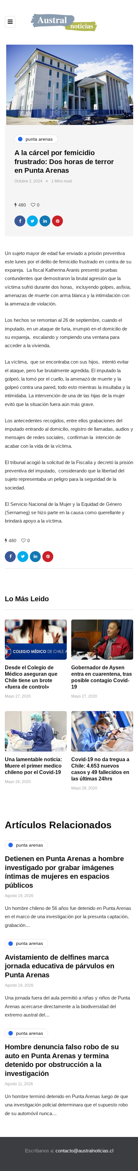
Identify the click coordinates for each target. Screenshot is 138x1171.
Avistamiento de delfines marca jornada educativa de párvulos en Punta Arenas (59, 966)
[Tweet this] (32, 221)
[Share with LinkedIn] (44, 221)
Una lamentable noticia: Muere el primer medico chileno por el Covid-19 (33, 766)
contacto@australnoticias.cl (84, 1150)
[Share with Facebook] (19, 221)
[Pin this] (57, 221)
